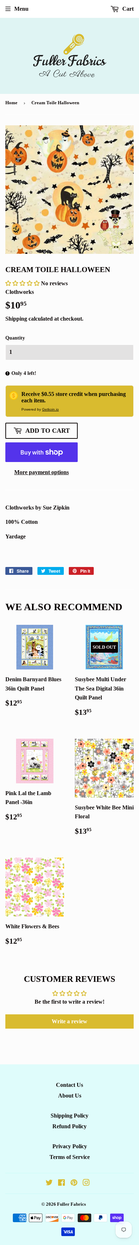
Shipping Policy (69, 1116)
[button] (23, 283)
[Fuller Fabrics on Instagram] (86, 1183)
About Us (69, 1096)
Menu (21, 9)
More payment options (41, 472)
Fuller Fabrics (71, 1204)
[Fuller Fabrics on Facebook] (61, 1183)
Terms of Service (70, 1157)
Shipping (16, 319)
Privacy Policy (69, 1146)
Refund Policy (69, 1126)
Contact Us (69, 1085)
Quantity (15, 338)
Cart (127, 9)
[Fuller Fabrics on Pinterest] (74, 1183)
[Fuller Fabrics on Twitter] (49, 1183)
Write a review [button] (69, 1021)
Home (11, 102)
